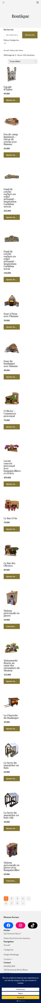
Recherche (9, 29)
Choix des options (13, 626)
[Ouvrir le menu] (3, 2)
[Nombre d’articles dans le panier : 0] (37, 2)
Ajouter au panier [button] (13, 100)
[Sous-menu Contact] (12, 959)
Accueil (6, 50)
